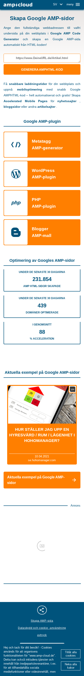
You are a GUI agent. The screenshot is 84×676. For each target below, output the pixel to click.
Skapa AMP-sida (42, 620)
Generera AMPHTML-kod (42, 69)
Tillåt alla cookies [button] (71, 654)
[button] (58, 4)
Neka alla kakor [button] (71, 666)
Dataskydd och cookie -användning (42, 628)
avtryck (42, 635)
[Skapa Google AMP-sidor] (18, 5)
